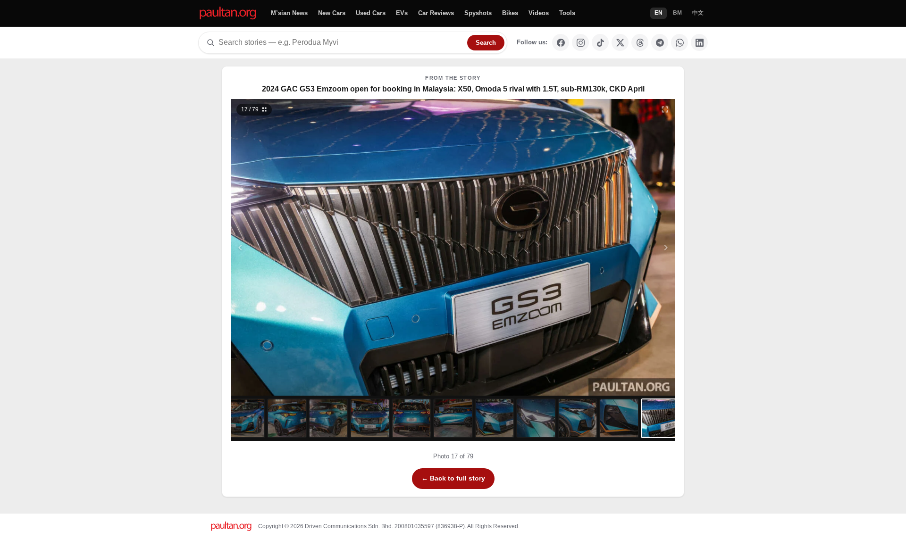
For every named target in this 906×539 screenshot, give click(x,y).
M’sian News (289, 13)
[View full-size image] (664, 109)
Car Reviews (436, 13)
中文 (698, 12)
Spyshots (478, 13)
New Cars (331, 13)
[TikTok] (600, 42)
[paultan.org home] (228, 13)
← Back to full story (453, 478)
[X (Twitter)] (620, 42)
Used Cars (371, 13)
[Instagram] (580, 42)
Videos (538, 13)
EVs (402, 13)
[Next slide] (620, 247)
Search (486, 42)
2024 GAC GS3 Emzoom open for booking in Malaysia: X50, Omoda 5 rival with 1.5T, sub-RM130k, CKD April (453, 89)
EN (658, 12)
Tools (567, 13)
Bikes (510, 13)
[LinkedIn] (699, 42)
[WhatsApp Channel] (679, 42)
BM (677, 12)
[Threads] (639, 42)
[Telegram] (659, 42)
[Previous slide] (286, 247)
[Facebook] (560, 42)
